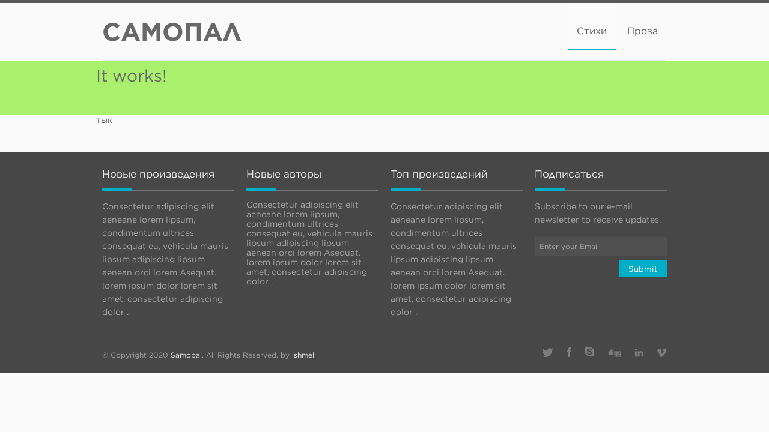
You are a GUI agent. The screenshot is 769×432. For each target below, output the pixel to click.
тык (104, 120)
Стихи (592, 31)
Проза (642, 31)
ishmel (303, 354)
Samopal (186, 354)
